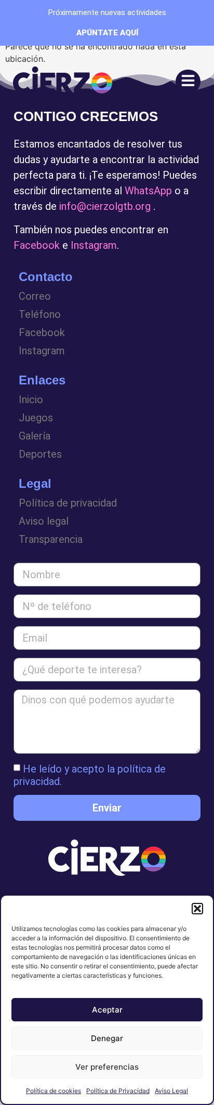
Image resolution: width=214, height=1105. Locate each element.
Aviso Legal (171, 1091)
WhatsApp (148, 190)
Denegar (107, 1038)
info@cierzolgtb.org (105, 206)
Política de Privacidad (118, 1091)
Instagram (94, 245)
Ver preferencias (107, 1067)
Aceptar (107, 1010)
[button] (197, 908)
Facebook (37, 245)
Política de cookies (53, 1091)
